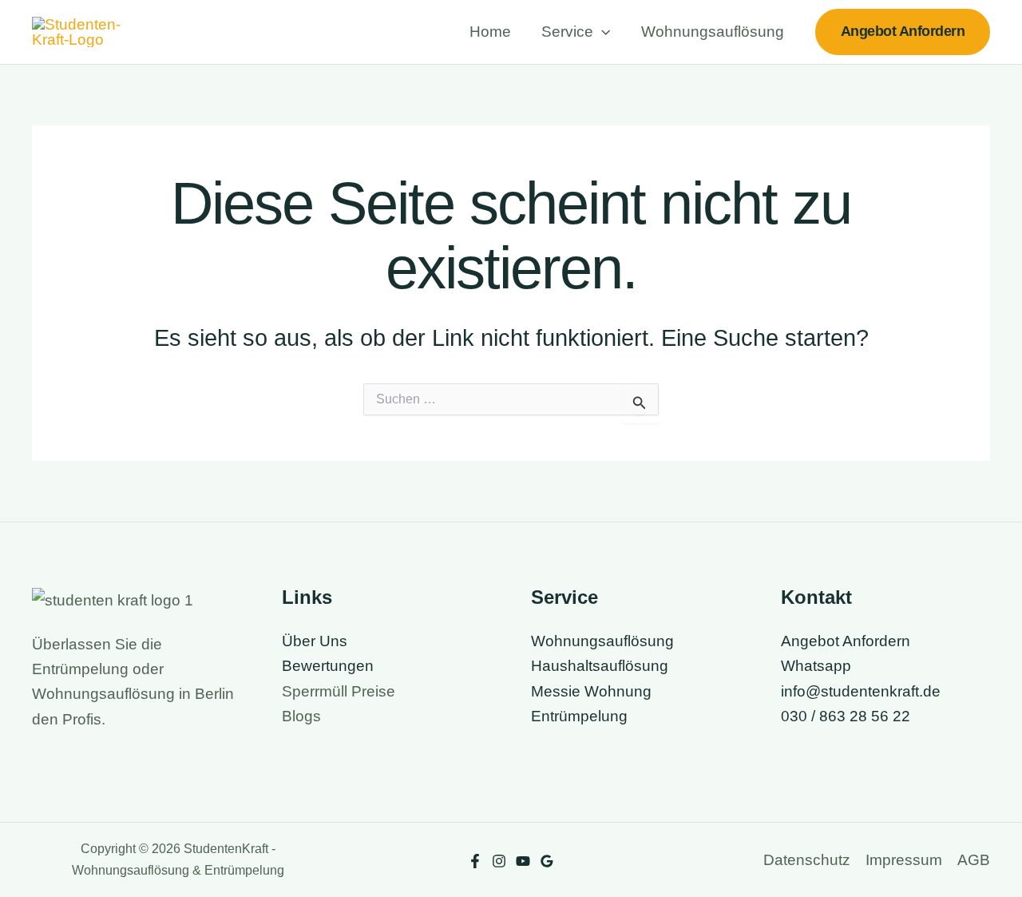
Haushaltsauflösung (599, 665)
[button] (601, 32)
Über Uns (314, 641)
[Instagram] (499, 861)
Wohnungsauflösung (712, 31)
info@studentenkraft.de (861, 691)
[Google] (547, 861)
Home (490, 31)
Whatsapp (816, 665)
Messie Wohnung (591, 691)
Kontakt (816, 597)
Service (567, 31)
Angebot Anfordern (845, 641)
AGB (973, 859)
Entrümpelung (579, 716)
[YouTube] (523, 861)
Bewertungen (328, 665)
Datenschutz (806, 859)
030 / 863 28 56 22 (845, 716)
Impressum (904, 859)
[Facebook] (475, 861)
